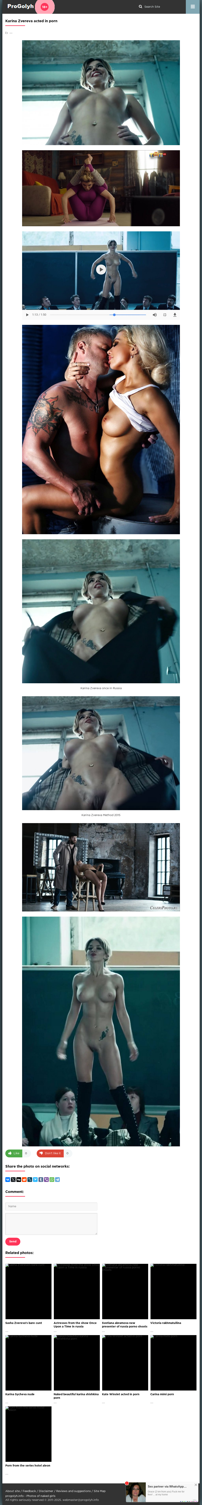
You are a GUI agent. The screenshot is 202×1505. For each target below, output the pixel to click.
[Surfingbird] (35, 1179)
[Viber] (46, 1179)
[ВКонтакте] (7, 1179)
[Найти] (140, 7)
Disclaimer (46, 1491)
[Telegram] (57, 1179)
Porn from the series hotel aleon (27, 1466)
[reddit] (24, 1179)
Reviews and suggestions (73, 1491)
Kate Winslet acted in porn (120, 1394)
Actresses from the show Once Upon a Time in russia (75, 1325)
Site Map (100, 1491)
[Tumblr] (40, 1179)
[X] (13, 1179)
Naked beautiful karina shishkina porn (76, 1396)
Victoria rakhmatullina (165, 1323)
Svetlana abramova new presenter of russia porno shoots (124, 1325)
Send (12, 1241)
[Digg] (18, 1179)
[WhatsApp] (52, 1179)
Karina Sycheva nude (20, 1394)
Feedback (29, 1491)
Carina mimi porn (162, 1394)
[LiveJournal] (29, 1179)
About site (12, 1491)
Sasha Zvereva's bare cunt (23, 1323)
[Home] (30, 7)
